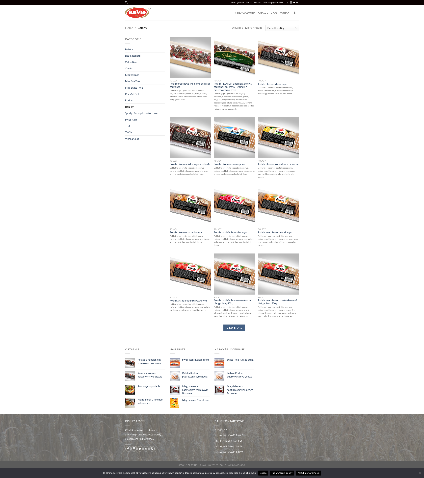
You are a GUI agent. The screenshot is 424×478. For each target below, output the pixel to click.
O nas (249, 2)
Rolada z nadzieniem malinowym (230, 232)
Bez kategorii (132, 55)
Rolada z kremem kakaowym (272, 84)
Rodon (128, 100)
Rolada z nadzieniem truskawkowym (188, 300)
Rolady (129, 106)
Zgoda (263, 473)
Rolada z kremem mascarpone (229, 164)
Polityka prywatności (273, 2)
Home (129, 28)
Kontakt (257, 2)
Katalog (263, 12)
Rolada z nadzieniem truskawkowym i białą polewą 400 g (233, 302)
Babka (129, 49)
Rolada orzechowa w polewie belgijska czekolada (190, 85)
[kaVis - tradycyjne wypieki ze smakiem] (158, 13)
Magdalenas (132, 74)
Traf (127, 125)
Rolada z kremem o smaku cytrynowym (278, 164)
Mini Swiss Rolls (134, 87)
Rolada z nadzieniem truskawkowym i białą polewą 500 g (277, 302)
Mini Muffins (132, 81)
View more (234, 327)
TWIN (128, 132)
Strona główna (237, 2)
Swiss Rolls (131, 119)
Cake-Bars (131, 62)
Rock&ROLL (132, 94)
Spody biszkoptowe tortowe (141, 113)
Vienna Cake (132, 138)
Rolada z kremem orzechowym (186, 232)
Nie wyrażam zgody (282, 473)
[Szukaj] (126, 2)
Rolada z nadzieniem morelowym (275, 232)
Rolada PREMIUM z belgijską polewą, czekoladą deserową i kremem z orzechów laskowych (233, 86)
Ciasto (128, 68)
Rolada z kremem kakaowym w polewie (190, 164)
